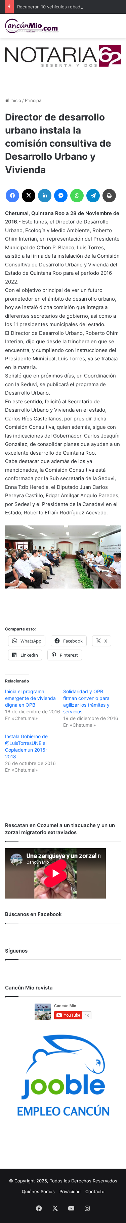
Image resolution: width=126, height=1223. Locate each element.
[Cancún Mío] (32, 26)
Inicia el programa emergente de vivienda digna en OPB (30, 698)
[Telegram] (93, 195)
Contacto (94, 1191)
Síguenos (16, 951)
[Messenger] (61, 195)
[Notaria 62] (63, 55)
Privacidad (70, 1191)
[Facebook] (12, 195)
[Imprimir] (109, 195)
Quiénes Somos (38, 1191)
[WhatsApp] (77, 195)
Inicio (15, 100)
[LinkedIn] (44, 195)
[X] (28, 195)
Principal (33, 100)
